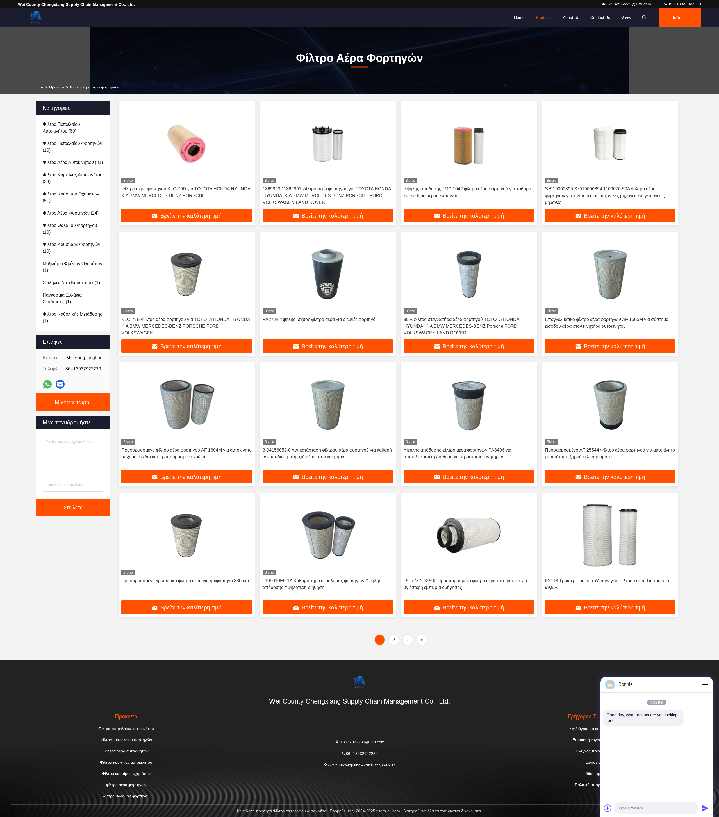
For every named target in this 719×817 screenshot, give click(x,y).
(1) (72, 267)
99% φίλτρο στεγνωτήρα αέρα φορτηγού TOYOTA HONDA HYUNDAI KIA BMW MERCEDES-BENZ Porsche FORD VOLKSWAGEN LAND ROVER (461, 326)
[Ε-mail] (60, 384)
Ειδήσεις (592, 762)
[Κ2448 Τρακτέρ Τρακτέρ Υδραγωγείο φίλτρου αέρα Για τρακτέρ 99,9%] (610, 535)
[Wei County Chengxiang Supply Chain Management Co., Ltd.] (35, 17)
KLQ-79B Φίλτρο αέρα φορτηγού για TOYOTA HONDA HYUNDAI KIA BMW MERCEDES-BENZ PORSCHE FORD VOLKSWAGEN (186, 326)
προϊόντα (57, 87)
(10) (72, 147)
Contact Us (600, 17)
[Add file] (608, 808)
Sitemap (593, 773)
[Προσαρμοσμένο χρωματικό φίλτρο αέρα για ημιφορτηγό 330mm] (186, 535)
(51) (71, 197)
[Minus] (705, 684)
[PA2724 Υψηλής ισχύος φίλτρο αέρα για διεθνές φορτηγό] (328, 274)
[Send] (704, 808)
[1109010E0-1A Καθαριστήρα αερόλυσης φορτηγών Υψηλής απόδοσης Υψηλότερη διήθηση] (328, 535)
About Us (571, 17)
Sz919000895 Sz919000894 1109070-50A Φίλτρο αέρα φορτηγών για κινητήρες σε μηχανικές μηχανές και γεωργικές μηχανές (605, 195)
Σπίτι (40, 87)
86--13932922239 (684, 4)
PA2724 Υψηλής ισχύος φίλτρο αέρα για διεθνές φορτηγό (319, 319)
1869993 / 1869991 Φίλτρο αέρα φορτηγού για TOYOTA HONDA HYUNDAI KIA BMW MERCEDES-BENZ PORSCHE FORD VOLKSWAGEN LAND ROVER (327, 195)
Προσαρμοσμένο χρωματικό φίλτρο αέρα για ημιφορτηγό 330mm (185, 580)
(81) (73, 162)
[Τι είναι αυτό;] (47, 384)
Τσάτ (676, 17)
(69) (61, 127)
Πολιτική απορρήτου (593, 784)
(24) (71, 213)
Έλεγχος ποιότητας (593, 751)
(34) (73, 178)
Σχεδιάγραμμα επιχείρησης (592, 728)
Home (519, 17)
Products (544, 17)
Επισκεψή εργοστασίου (592, 740)
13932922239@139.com (629, 4)
